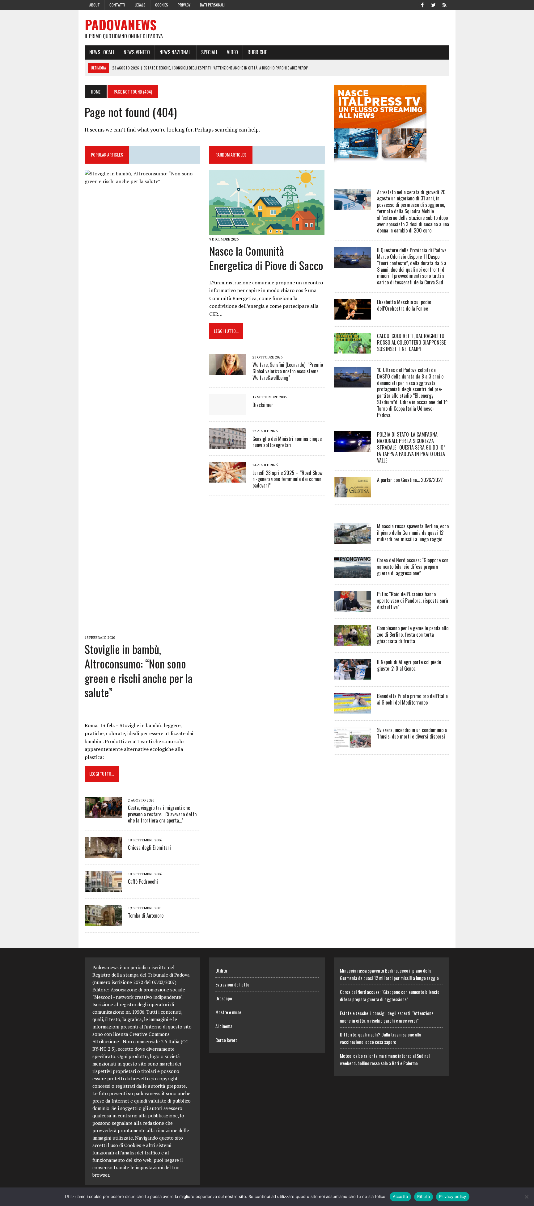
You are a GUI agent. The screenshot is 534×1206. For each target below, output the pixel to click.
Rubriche (257, 52)
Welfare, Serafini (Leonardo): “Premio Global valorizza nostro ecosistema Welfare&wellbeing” (287, 371)
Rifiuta (423, 1196)
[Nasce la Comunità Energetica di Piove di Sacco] (266, 230)
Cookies (161, 4)
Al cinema (223, 1026)
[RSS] (444, 4)
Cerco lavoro (226, 1039)
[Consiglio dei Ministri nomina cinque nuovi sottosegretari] (227, 444)
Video (232, 52)
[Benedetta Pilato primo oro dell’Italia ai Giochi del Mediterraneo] (352, 709)
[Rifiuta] (526, 1197)
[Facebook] (422, 4)
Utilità (221, 970)
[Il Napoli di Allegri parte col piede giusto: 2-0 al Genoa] (352, 675)
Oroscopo (223, 998)
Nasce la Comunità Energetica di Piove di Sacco (266, 257)
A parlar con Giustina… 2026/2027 (410, 480)
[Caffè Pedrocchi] (103, 887)
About (94, 4)
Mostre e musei (229, 1012)
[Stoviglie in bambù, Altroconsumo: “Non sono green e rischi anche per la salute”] (142, 628)
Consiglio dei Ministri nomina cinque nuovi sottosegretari (287, 442)
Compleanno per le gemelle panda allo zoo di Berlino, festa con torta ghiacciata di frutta (412, 634)
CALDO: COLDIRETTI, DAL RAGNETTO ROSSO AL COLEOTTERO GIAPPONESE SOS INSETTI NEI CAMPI (411, 342)
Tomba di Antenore (145, 915)
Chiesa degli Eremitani (149, 847)
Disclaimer (262, 404)
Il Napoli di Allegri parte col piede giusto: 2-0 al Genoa (409, 665)
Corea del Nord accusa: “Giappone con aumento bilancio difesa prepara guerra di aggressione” (412, 566)
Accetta (400, 1196)
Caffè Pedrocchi (143, 881)
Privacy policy (452, 1196)
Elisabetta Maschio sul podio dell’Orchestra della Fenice (404, 305)
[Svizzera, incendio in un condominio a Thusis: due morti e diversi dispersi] (352, 743)
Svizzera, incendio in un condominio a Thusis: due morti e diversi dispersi (412, 733)
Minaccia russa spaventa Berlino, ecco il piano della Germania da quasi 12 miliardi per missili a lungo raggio (413, 532)
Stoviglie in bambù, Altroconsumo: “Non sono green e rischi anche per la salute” (139, 670)
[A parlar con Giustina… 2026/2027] (352, 493)
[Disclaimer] (227, 410)
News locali (101, 52)
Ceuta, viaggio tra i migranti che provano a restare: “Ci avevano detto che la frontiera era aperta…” (162, 814)
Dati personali (212, 4)
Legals (140, 4)
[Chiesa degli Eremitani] (103, 853)
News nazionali (175, 52)
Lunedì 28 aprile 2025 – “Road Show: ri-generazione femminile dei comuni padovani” (287, 479)
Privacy (184, 4)
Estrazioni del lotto (232, 984)
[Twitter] (433, 4)
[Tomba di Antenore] (103, 921)
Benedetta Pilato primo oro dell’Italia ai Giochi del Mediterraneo (412, 699)
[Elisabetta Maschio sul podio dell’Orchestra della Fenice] (352, 315)
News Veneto (137, 52)
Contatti (117, 4)
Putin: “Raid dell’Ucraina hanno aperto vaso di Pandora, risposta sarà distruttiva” (412, 600)
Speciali (209, 52)
